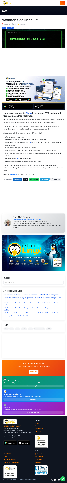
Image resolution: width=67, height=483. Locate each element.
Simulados (38, 431)
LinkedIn (18, 179)
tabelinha (13, 174)
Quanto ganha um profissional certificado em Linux (20, 316)
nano (11, 329)
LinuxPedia (7, 454)
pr (30, 142)
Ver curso (33, 371)
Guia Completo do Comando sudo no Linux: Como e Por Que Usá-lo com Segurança (31, 295)
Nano (29, 113)
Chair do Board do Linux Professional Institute (27, 219)
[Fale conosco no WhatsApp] (62, 478)
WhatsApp (35, 179)
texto (30, 329)
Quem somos (39, 454)
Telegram (45, 179)
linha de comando (39, 329)
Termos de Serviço (9, 459)
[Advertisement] (33, 62)
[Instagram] (52, 479)
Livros (37, 426)
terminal (24, 329)
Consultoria (38, 459)
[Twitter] (55, 479)
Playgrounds (39, 428)
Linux (6, 329)
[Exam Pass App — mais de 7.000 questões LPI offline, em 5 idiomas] (33, 89)
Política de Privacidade (11, 462)
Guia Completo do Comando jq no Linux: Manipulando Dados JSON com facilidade (30, 313)
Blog (4, 10)
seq (18, 158)
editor (17, 329)
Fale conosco (39, 456)
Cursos (37, 423)
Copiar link (57, 179)
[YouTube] (59, 479)
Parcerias (38, 462)
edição (49, 329)
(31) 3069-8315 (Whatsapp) (12, 426)
